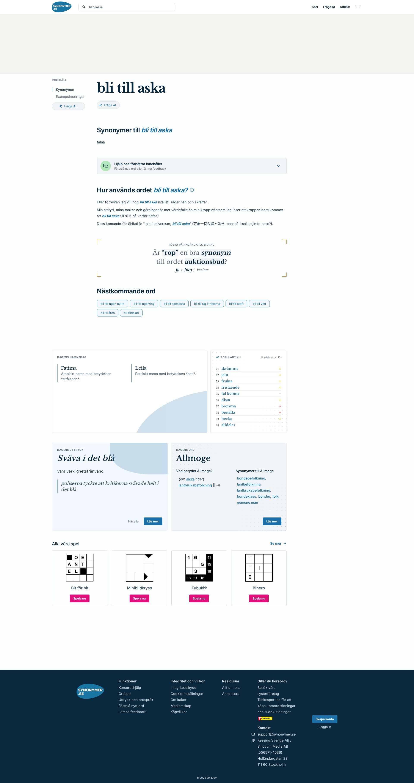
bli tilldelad (131, 313)
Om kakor (179, 700)
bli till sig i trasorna (207, 303)
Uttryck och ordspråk (136, 700)
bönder (264, 496)
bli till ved (259, 303)
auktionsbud (205, 262)
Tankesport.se (268, 700)
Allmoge (193, 458)
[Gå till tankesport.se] (276, 718)
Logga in (325, 727)
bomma (228, 406)
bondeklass (246, 496)
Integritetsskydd (183, 687)
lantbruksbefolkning (195, 485)
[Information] (191, 190)
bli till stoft (236, 303)
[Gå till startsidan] (62, 7)
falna (101, 142)
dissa (225, 400)
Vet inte (202, 270)
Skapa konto (325, 719)
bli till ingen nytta (112, 303)
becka (226, 418)
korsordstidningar (281, 706)
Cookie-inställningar (187, 693)
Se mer (275, 543)
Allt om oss (231, 687)
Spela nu (79, 598)
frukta (226, 381)
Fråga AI (329, 7)
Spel (315, 7)
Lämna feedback (132, 712)
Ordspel (125, 693)
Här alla (133, 521)
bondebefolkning (251, 478)
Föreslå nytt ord (131, 706)
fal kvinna (230, 393)
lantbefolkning (249, 484)
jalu (224, 375)
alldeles (228, 425)
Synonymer (65, 89)
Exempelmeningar (70, 96)
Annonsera (230, 693)
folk (275, 496)
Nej (188, 269)
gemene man (247, 502)
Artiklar (345, 7)
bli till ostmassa (174, 303)
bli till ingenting (144, 303)
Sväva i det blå (85, 458)
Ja (177, 269)
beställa (228, 412)
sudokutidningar (277, 712)
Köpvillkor (179, 712)
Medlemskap (181, 706)
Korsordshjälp (130, 687)
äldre (190, 479)
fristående (230, 387)
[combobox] (130, 7)
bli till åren (107, 313)
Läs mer (153, 521)
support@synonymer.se (276, 734)
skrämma (229, 368)
